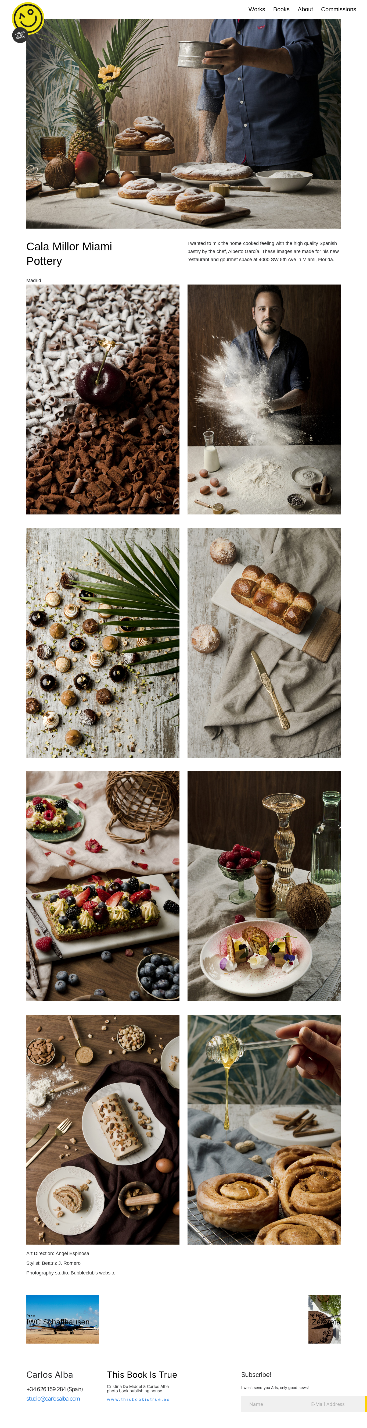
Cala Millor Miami (69, 246)
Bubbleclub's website (93, 1273)
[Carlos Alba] (28, 23)
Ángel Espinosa (72, 1253)
